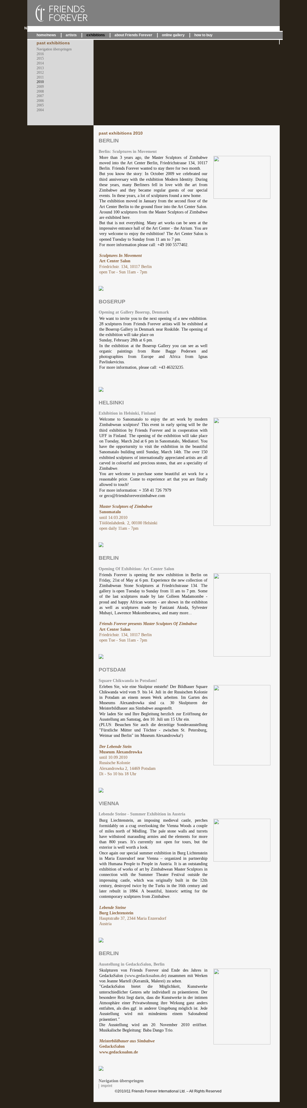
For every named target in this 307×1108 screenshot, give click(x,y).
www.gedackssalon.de (145, 975)
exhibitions (95, 35)
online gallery (173, 35)
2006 (40, 101)
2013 (40, 68)
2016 (40, 54)
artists (71, 35)
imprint (106, 1086)
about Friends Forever (133, 35)
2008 (40, 91)
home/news (46, 35)
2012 (40, 72)
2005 (40, 105)
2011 (40, 77)
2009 (40, 87)
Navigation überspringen (45, 28)
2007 (40, 96)
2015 (40, 58)
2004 (40, 110)
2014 (40, 63)
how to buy (203, 35)
